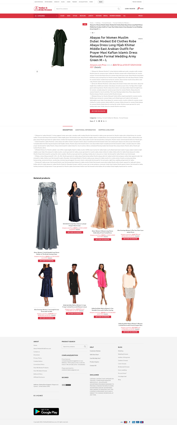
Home (91, 23)
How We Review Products (41, 367)
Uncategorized (122, 376)
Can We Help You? (95, 358)
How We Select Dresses (40, 371)
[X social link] (97, 121)
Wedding (120, 351)
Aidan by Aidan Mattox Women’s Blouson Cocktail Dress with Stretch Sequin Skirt (130, 324)
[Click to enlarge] (37, 71)
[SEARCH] (119, 9)
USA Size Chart (94, 354)
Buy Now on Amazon (98, 111)
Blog (100, 2)
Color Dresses (122, 363)
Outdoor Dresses (123, 360)
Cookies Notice (38, 361)
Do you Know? (122, 373)
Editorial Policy (38, 374)
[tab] (68, 129)
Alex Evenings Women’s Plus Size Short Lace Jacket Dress (130, 231)
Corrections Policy (39, 364)
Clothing (97, 23)
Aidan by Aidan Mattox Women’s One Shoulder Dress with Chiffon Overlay (102, 309)
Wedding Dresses (123, 354)
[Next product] (94, 33)
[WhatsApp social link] (106, 121)
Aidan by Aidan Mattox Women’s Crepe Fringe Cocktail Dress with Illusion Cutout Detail (74, 307)
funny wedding (122, 370)
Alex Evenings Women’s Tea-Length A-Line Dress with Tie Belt (46, 310)
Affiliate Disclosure (39, 377)
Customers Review (95, 351)
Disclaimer (37, 355)
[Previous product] (91, 33)
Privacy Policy (38, 358)
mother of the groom (124, 357)
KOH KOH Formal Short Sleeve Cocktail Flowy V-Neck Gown (74, 224)
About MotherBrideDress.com (42, 348)
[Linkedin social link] (104, 121)
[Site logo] (43, 8)
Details (97, 67)
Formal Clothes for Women (121, 23)
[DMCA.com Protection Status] (66, 385)
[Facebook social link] (95, 121)
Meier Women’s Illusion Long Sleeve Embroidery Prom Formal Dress (102, 232)
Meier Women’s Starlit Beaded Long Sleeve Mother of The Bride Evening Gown (46, 253)
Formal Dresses (106, 23)
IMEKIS (140, 38)
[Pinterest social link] (101, 121)
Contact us (37, 351)
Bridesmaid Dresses (123, 367)
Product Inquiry (94, 362)
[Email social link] (99, 121)
